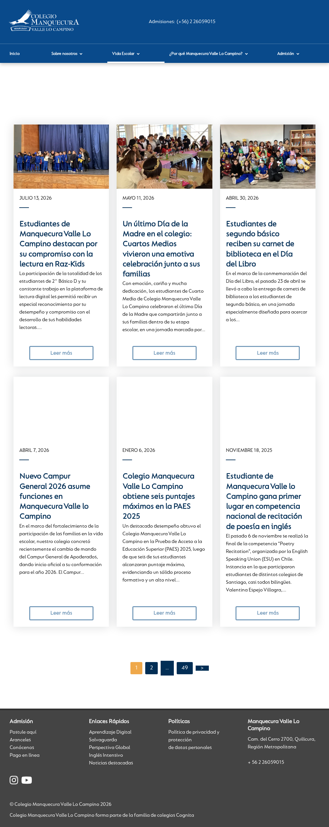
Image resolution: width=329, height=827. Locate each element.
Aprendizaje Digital (110, 732)
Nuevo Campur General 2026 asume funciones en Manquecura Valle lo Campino (55, 496)
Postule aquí (23, 732)
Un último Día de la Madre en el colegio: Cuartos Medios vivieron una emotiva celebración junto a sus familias (161, 249)
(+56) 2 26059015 (196, 21)
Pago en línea (25, 755)
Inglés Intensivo (106, 755)
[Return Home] (45, 22)
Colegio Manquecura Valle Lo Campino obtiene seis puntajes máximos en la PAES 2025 (159, 496)
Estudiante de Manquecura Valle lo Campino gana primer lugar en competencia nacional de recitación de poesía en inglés (264, 501)
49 (185, 668)
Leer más (61, 353)
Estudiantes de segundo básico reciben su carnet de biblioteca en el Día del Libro (260, 244)
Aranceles (20, 740)
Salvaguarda (103, 740)
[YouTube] (26, 781)
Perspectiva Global (109, 747)
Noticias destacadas (111, 763)
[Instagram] (14, 781)
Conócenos (22, 747)
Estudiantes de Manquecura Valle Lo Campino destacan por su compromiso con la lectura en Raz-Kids (58, 244)
